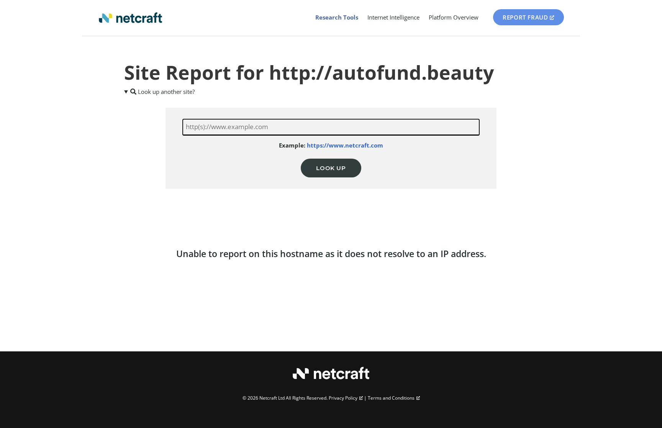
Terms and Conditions (391, 398)
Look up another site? (165, 91)
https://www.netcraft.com (345, 145)
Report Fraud (525, 17)
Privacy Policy (343, 398)
